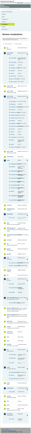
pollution (13, 120)
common (9, 205)
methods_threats (14, 115)
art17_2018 (10, 151)
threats (12, 140)
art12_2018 (10, 86)
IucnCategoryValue (14, 185)
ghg (8, 257)
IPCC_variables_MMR (14, 265)
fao (8, 243)
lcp (8, 349)
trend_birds (13, 76)
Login (20, 3)
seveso (9, 396)
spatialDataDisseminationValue (14, 195)
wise (8, 408)
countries (13, 391)
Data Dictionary (12, 9)
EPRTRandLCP (11, 228)
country (12, 418)
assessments (14, 101)
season (12, 73)
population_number (14, 67)
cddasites (13, 166)
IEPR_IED (9, 321)
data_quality (13, 62)
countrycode (13, 58)
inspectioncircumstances (14, 287)
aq (7, 47)
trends (12, 144)
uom (8, 405)
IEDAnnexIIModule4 (12, 314)
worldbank (10, 414)
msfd (8, 367)
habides (9, 270)
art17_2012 (10, 96)
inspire (9, 326)
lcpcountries (13, 354)
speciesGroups (14, 378)
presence (13, 70)
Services (4, 26)
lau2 (8, 340)
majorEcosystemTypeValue (14, 187)
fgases (9, 249)
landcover (9, 331)
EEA (8, 1)
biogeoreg (13, 104)
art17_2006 (10, 91)
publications (10, 388)
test (8, 401)
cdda (8, 160)
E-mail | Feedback (5, 429)
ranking (12, 134)
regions (12, 191)
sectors (12, 362)
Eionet (7, 9)
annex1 (12, 283)
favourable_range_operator (14, 106)
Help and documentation (7, 11)
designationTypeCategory (14, 174)
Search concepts (18, 43)
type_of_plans (14, 81)
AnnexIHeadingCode (14, 302)
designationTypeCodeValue (14, 178)
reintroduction (14, 137)
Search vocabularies (8, 43)
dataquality (10, 214)
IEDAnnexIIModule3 (12, 308)
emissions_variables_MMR (14, 262)
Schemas (4, 21)
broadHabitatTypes (14, 372)
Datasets (4, 14)
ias (7, 275)
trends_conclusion (14, 147)
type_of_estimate (14, 78)
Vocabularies (5, 24)
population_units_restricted (14, 126)
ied (8, 279)
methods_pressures (14, 112)
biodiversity (10, 156)
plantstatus (13, 358)
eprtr (8, 223)
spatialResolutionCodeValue (14, 200)
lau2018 (9, 344)
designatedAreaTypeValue (14, 171)
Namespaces (4, 29)
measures (13, 109)
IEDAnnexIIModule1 (12, 297)
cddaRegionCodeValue (14, 163)
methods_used (14, 118)
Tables (3, 16)
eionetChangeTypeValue (14, 181)
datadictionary (11, 209)
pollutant (13, 292)
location (12, 65)
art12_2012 (10, 53)
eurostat (9, 240)
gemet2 (9, 254)
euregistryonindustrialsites (12, 234)
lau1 (8, 337)
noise (8, 383)
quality (12, 131)
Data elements (5, 19)
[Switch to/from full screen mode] (22, 3)
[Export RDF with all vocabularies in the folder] (27, 54)
